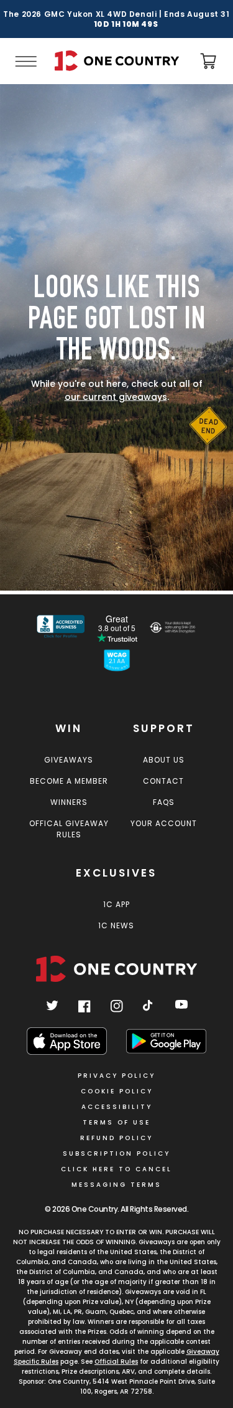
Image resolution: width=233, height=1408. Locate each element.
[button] (25, 61)
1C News (116, 925)
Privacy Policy (116, 1075)
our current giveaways (116, 397)
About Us (164, 759)
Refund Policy (116, 1138)
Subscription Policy (116, 1153)
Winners (69, 802)
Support (163, 728)
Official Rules (116, 1361)
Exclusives (116, 872)
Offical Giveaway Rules (69, 829)
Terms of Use (116, 1122)
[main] (116, 339)
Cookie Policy (117, 1091)
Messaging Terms (116, 1184)
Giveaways (68, 759)
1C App (116, 904)
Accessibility (116, 1106)
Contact (163, 781)
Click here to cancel (116, 1169)
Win (68, 728)
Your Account (163, 823)
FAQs (164, 802)
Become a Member (69, 781)
